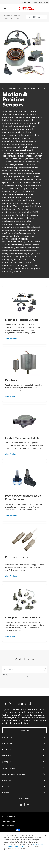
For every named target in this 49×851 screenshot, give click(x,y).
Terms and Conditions (15, 846)
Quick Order (38, 2)
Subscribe (24, 730)
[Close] (45, 835)
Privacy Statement (8, 825)
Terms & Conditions (8, 821)
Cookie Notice (38, 844)
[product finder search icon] (45, 669)
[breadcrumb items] (3, 88)
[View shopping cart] (47, 2)
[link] (24, 338)
